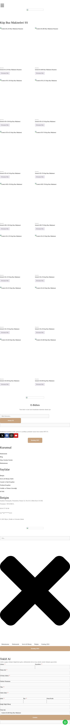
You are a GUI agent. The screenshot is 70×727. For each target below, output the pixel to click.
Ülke (1, 687)
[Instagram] (11, 435)
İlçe (24, 698)
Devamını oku (4, 73)
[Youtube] (16, 435)
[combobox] (35, 538)
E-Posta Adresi (4, 675)
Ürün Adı (2, 710)
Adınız (2, 664)
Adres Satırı (3, 693)
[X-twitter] (2, 435)
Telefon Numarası (5, 681)
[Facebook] (7, 435)
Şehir (1, 698)
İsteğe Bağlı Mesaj (5, 704)
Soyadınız (38, 664)
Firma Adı (3, 670)
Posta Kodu (50, 698)
